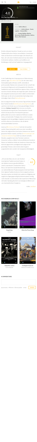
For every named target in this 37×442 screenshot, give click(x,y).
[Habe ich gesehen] (2, 227)
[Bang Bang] (9, 213)
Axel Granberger (27, 133)
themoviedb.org (7, 21)
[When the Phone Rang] (28, 213)
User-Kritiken (23, 69)
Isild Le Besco (25, 29)
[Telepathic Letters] (9, 249)
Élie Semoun (10, 127)
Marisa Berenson (20, 98)
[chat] (30, 2)
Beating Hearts (27, 104)
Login (34, 2)
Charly (19, 80)
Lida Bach (33, 186)
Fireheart (17, 127)
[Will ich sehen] (5, 227)
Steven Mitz (23, 31)
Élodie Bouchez (17, 104)
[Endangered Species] (28, 249)
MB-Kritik (12, 69)
